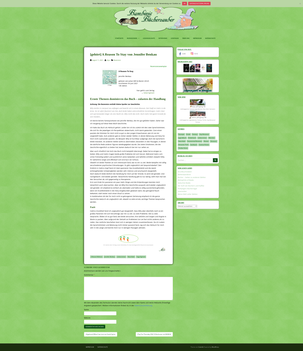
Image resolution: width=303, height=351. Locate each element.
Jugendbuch (182, 138)
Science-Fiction (204, 145)
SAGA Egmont (149, 93)
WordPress (215, 347)
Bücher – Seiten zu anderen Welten (192, 177)
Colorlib (200, 347)
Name (86, 309)
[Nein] (300, 3)
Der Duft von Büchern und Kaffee (191, 186)
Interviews (162, 38)
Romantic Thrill (183, 145)
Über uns (185, 38)
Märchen (212, 138)
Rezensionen (132, 38)
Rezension (117, 60)
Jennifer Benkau (109, 257)
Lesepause (175, 38)
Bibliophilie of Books (186, 180)
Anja (108, 60)
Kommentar (89, 275)
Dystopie (181, 134)
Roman (206, 141)
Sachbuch (193, 145)
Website (87, 318)
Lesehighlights (149, 38)
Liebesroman (121, 257)
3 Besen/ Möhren (96, 257)
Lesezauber (182, 191)
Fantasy (194, 134)
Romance (214, 141)
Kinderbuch (192, 138)
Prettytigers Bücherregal (187, 188)
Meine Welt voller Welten (188, 194)
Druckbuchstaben (185, 172)
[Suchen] (215, 160)
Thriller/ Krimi (182, 148)
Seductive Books (184, 183)
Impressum (197, 38)
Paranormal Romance (194, 141)
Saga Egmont (141, 257)
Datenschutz (210, 38)
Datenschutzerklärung (199, 3)
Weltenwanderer (184, 174)
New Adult (131, 257)
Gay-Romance (204, 134)
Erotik (188, 134)
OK (185, 3)
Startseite (119, 38)
